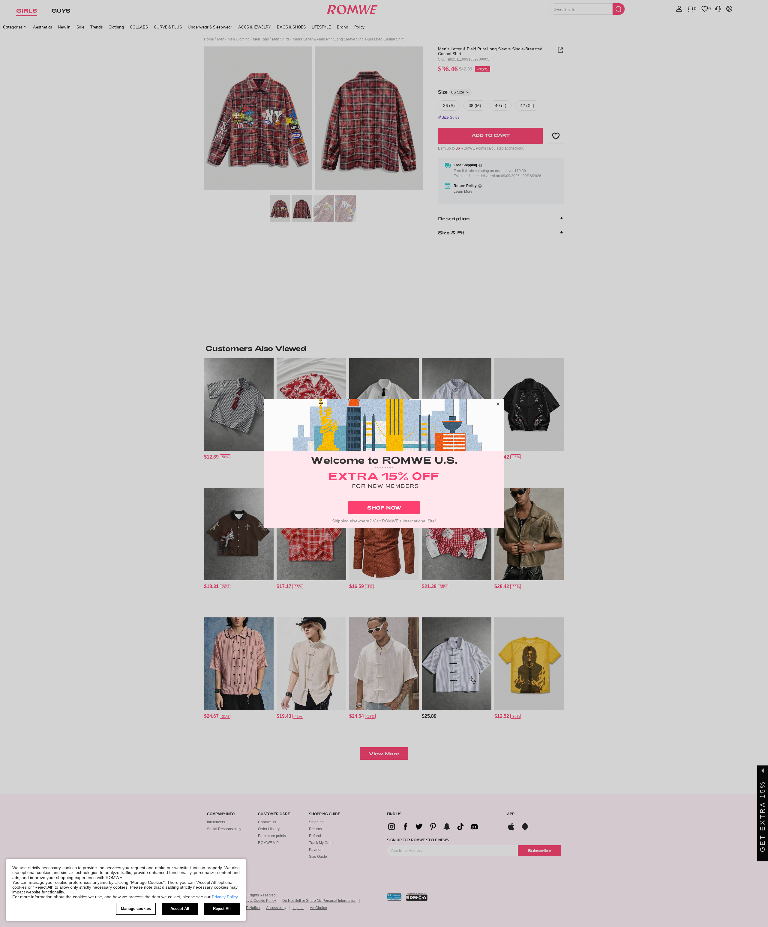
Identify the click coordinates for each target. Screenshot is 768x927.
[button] (498, 405)
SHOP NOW (384, 507)
